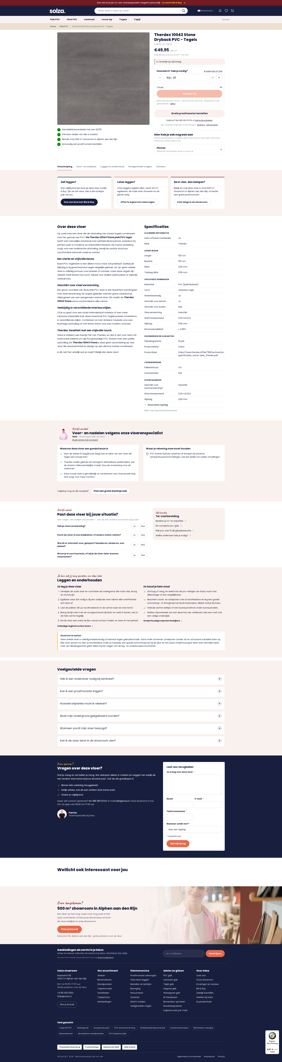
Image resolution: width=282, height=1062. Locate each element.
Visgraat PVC (65, 1027)
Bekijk (98, 352)
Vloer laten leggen (139, 979)
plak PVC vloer (97, 289)
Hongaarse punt (101, 1027)
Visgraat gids (169, 988)
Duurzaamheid (204, 1001)
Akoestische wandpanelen (91, 1033)
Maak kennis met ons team (85, 440)
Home (53, 26)
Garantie (134, 997)
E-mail (199, 798)
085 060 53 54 (185, 120)
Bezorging (135, 988)
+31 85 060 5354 (65, 992)
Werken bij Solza (204, 997)
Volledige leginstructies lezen (74, 626)
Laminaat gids (170, 979)
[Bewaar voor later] (226, 11)
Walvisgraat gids (171, 992)
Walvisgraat (82, 1027)
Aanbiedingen (104, 1001)
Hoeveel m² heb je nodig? (172, 71)
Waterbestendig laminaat (152, 1027)
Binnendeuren (104, 979)
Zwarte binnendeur (179, 1027)
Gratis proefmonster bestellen (189, 113)
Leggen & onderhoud (112, 166)
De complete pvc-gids (167, 525)
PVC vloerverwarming (124, 1027)
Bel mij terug (178, 843)
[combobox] (141, 11)
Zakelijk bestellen (205, 992)
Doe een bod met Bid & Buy (79, 202)
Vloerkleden (103, 992)
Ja (134, 526)
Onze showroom (204, 979)
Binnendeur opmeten (174, 1001)
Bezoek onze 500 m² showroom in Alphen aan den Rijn (89, 139)
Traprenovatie (104, 988)
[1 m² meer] (219, 77)
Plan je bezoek (69, 929)
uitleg (172, 103)
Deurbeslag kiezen (172, 1005)
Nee (143, 526)
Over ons (201, 975)
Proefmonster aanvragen (143, 975)
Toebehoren (103, 997)
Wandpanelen (104, 984)
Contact (161, 166)
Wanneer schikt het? (178, 823)
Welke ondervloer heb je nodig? (172, 535)
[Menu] (277, 1032)
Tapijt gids (168, 984)
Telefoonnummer (177, 811)
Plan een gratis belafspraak (110, 491)
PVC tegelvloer (71, 263)
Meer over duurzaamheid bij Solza (160, 410)
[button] (232, 11)
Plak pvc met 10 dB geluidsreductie (173, 530)
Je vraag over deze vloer (181, 772)
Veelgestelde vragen (140, 166)
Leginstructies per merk (175, 1010)
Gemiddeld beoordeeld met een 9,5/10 (82, 129)
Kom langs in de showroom (192, 202)
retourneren (212, 124)
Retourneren (136, 992)
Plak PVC (64, 26)
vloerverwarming (72, 293)
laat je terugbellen (204, 120)
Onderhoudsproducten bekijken (161, 620)
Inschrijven (215, 953)
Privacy (221, 1056)
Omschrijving (64, 166)
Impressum (209, 1056)
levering (201, 124)
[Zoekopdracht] (184, 11)
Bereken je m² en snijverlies (169, 520)
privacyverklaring (105, 957)
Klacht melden (137, 1001)
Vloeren (101, 975)
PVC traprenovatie (117, 1033)
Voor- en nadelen (86, 166)
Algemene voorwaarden (189, 1056)
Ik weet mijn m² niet (213, 71)
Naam (170, 798)
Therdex (101, 335)
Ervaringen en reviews (207, 984)
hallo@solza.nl (122, 800)
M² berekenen (170, 997)
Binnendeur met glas (203, 1027)
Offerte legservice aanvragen (138, 202)
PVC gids (167, 975)
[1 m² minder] (160, 77)
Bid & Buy (201, 988)
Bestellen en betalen (140, 984)
